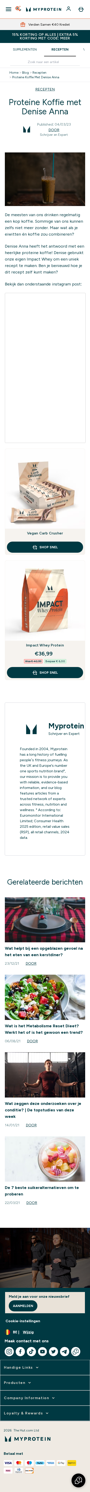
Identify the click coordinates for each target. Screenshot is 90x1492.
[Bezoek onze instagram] (9, 1351)
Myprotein (66, 726)
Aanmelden (23, 1306)
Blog (25, 72)
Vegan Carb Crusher (45, 533)
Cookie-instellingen (23, 1321)
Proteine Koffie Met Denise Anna (35, 77)
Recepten (60, 49)
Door (53, 130)
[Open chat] (75, 1351)
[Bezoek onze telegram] (64, 1351)
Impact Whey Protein (45, 645)
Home (13, 72)
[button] (78, 1480)
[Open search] (18, 9)
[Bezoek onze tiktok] (31, 1351)
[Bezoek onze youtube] (42, 1351)
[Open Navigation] (8, 9)
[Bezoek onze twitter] (53, 1351)
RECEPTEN (45, 89)
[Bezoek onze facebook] (20, 1351)
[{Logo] (43, 9)
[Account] (69, 9)
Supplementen (25, 49)
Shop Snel (48, 547)
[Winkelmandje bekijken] (81, 9)
